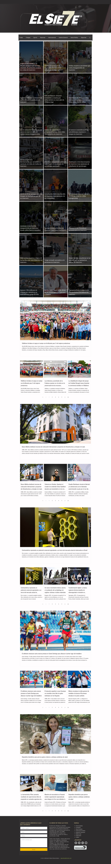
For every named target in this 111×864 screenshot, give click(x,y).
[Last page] (68, 400)
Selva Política (74, 37)
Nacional (42, 37)
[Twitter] (82, 846)
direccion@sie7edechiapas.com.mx (59, 848)
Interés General (63, 37)
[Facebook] (76, 846)
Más (82, 37)
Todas (21, 37)
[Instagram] (79, 846)
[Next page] (65, 400)
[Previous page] (46, 400)
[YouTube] (86, 846)
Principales (79, 829)
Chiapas (28, 37)
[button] (90, 37)
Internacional (52, 37)
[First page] (42, 400)
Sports (35, 37)
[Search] (90, 2)
